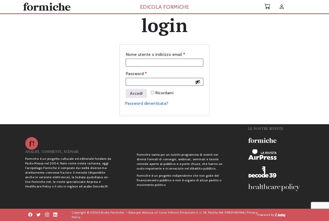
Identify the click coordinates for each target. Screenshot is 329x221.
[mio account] (282, 7)
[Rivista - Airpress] (276, 154)
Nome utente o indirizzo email (164, 54)
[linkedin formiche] (55, 215)
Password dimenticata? (146, 103)
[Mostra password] (197, 82)
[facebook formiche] (30, 215)
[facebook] (47, 215)
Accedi (136, 93)
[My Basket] (267, 6)
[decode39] (276, 172)
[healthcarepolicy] (276, 187)
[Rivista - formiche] (276, 140)
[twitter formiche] (38, 215)
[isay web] (280, 215)
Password (144, 73)
